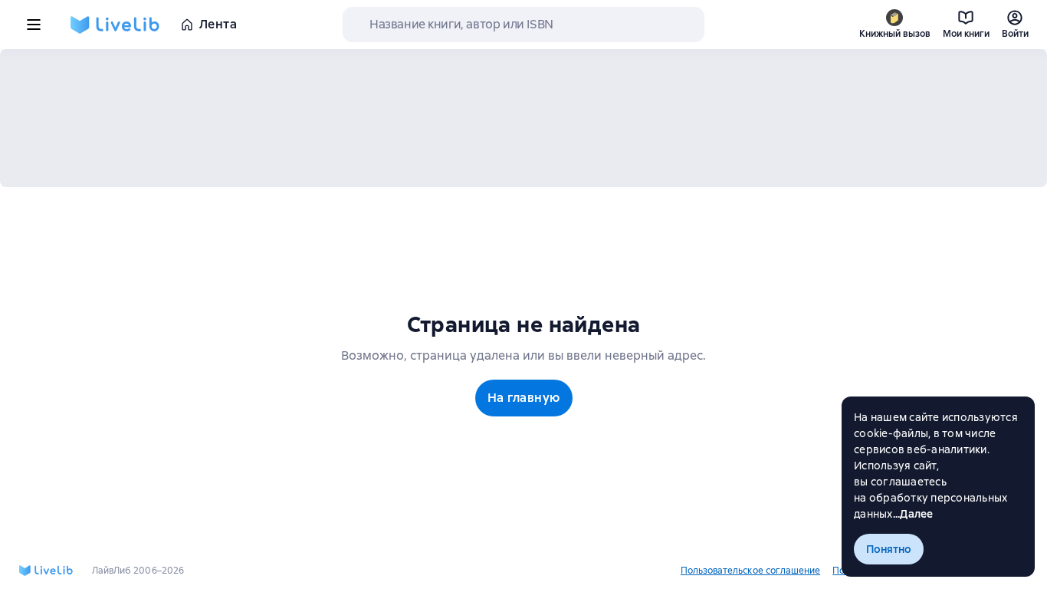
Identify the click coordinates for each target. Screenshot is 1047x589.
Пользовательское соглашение (750, 570)
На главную (523, 398)
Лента (218, 24)
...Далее (913, 514)
